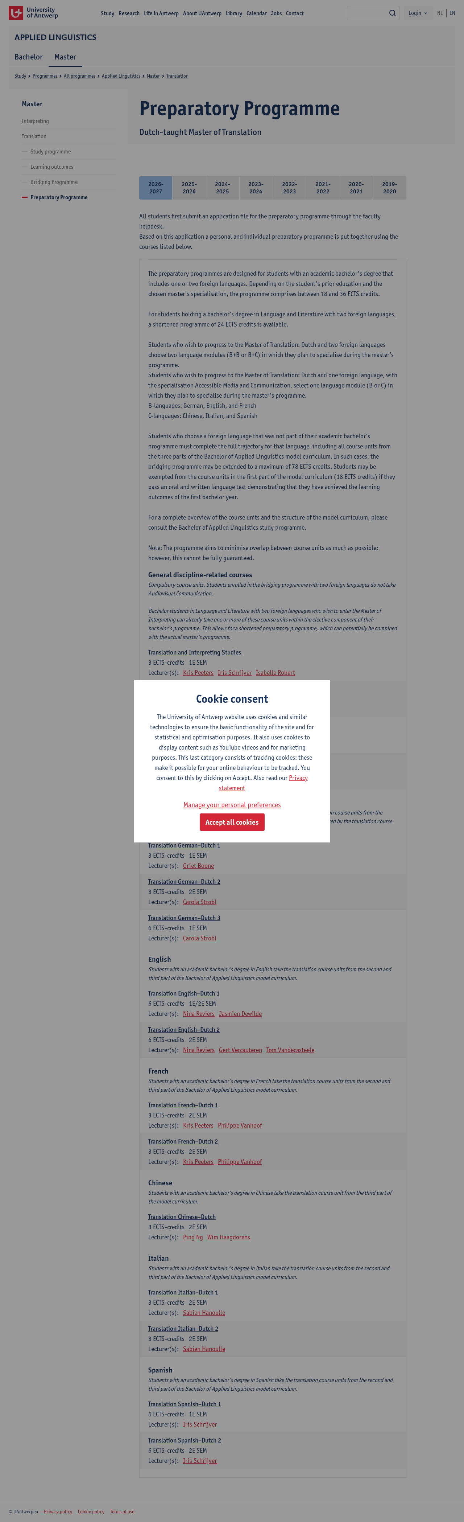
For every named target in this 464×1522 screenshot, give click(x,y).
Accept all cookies (232, 822)
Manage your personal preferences (232, 804)
